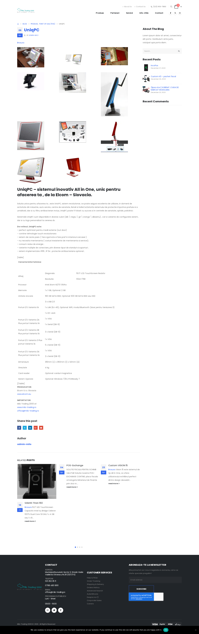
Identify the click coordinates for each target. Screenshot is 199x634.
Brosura (20, 42)
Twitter (25, 428)
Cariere (90, 603)
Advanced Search (95, 590)
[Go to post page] (36, 481)
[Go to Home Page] (18, 24)
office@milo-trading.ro (28, 410)
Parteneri (114, 13)
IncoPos (154, 65)
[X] (175, 13)
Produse (100, 13)
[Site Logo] (26, 10)
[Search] (179, 51)
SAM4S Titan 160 (34, 502)
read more (30, 521)
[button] (171, 6)
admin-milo (33, 35)
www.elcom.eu (24, 394)
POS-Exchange (74, 465)
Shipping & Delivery (95, 584)
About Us (128, 6)
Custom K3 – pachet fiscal (163, 76)
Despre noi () (93, 597)
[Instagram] (180, 13)
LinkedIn (30, 428)
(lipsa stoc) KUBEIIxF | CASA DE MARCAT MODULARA (165, 88)
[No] (195, 630)
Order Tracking (93, 581)
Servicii (129, 13)
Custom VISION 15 (118, 465)
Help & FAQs (92, 577)
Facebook (19, 428)
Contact (159, 13)
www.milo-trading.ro (26, 407)
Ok (166, 630)
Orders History (93, 587)
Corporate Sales (94, 600)
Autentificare (92, 594)
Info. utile (143, 13)
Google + (36, 428)
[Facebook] (170, 13)
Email (41, 428)
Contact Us (141, 6)
